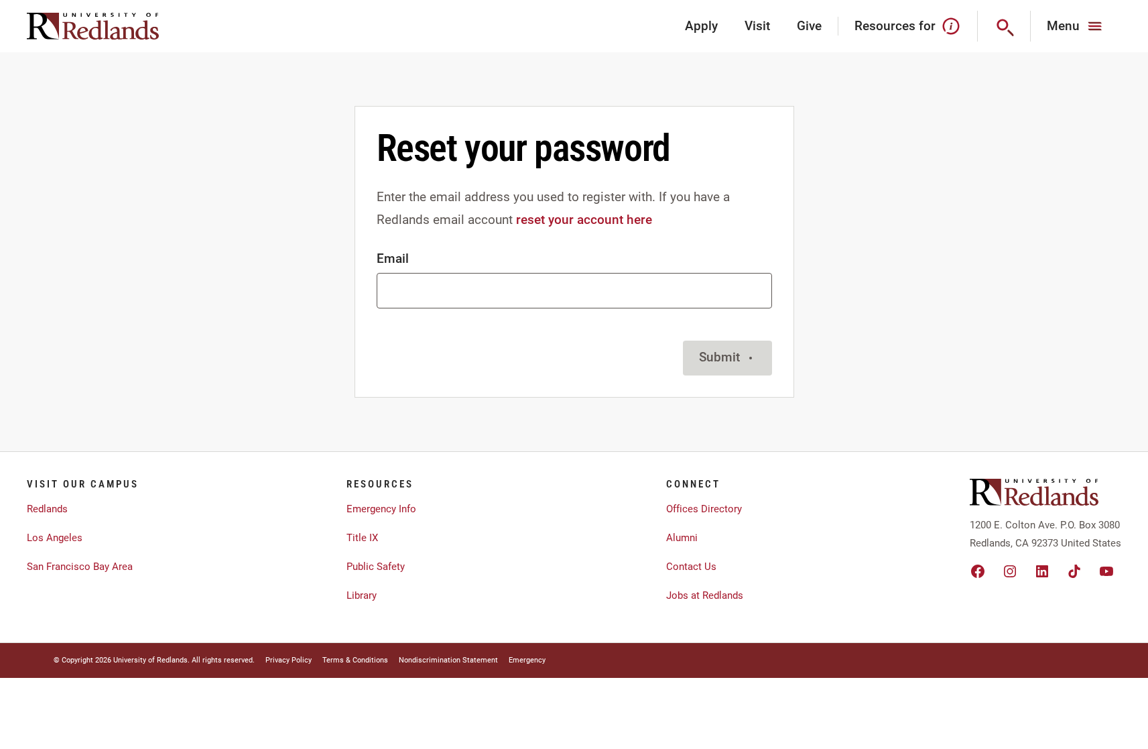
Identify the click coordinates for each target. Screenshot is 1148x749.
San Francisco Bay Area (80, 567)
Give (809, 26)
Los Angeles (54, 538)
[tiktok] (1074, 571)
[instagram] (1010, 571)
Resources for (895, 26)
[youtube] (1106, 571)
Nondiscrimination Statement (448, 660)
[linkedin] (1042, 571)
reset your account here (584, 219)
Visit (757, 26)
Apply (701, 26)
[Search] (1004, 26)
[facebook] (978, 571)
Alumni (682, 538)
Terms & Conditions (355, 660)
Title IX (362, 538)
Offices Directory (704, 509)
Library (361, 595)
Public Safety (375, 567)
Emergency (527, 660)
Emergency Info (381, 509)
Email (393, 258)
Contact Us (691, 567)
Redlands (47, 509)
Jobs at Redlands (704, 595)
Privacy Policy (288, 660)
